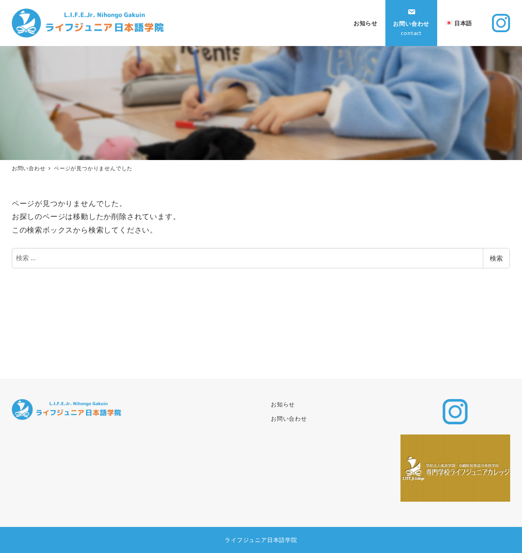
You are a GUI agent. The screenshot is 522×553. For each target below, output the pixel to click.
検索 (496, 258)
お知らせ (283, 404)
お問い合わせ (289, 418)
